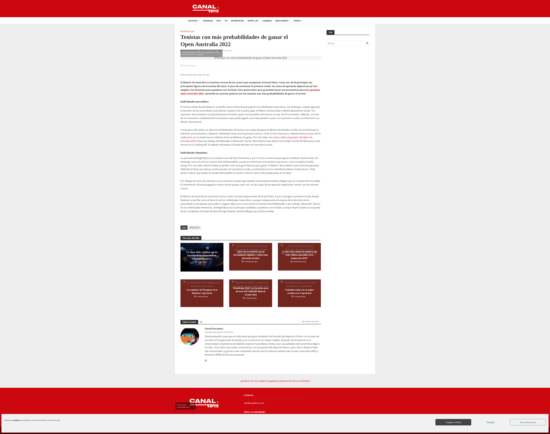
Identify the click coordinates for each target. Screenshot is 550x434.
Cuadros (267, 20)
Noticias (192, 20)
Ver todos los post (310, 321)
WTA (219, 20)
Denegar (490, 422)
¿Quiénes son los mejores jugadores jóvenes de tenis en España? (275, 380)
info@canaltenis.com (254, 403)
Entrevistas (237, 20)
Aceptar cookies (453, 422)
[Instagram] (206, 361)
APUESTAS (194, 227)
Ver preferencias (528, 422)
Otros (297, 20)
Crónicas (208, 20)
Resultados (281, 20)
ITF (226, 20)
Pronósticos (187, 31)
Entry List (253, 20)
